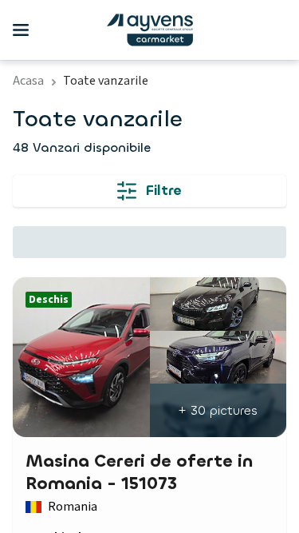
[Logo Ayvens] (150, 30)
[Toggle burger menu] (20, 30)
